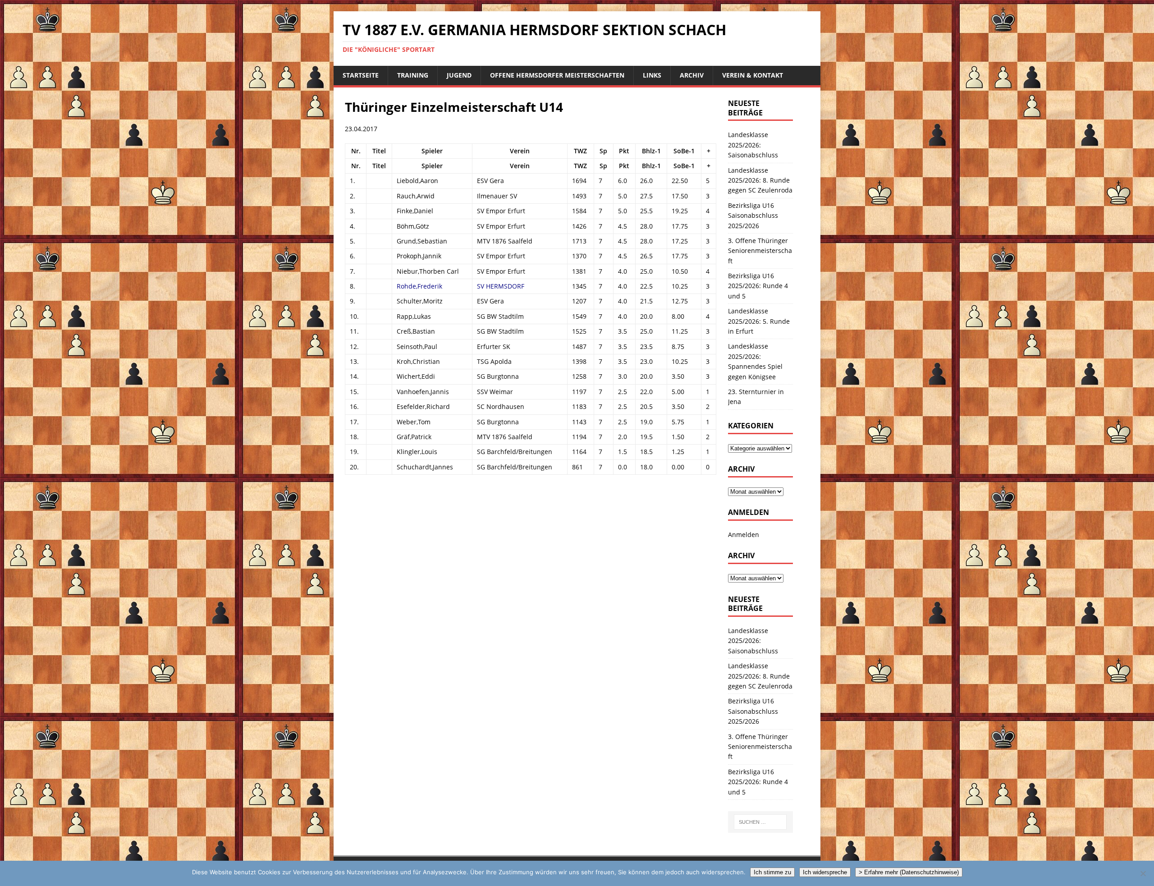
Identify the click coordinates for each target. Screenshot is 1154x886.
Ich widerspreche (825, 872)
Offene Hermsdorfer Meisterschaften (557, 75)
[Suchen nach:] (760, 822)
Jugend (459, 75)
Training (412, 75)
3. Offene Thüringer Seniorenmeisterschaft (760, 250)
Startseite (361, 75)
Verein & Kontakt (752, 75)
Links (652, 75)
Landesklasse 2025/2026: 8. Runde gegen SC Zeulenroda (760, 180)
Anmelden (743, 534)
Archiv (692, 75)
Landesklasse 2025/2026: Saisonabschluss (753, 144)
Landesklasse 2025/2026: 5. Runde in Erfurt (759, 321)
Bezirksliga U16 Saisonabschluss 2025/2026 (753, 215)
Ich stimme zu (772, 872)
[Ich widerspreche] (1142, 873)
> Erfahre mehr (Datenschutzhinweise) (909, 872)
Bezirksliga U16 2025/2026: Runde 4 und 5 (758, 285)
